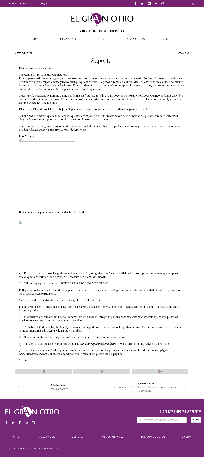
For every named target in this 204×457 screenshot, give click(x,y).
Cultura (96, 39)
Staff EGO (13, 3)
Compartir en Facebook (43, 371)
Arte (34, 39)
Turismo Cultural (153, 436)
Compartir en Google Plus (160, 371)
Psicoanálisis (66, 39)
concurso (85, 344)
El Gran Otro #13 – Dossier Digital (34, 3)
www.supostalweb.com (33, 354)
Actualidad (183, 53)
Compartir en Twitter (101, 371)
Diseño (167, 39)
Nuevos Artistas (131, 39)
